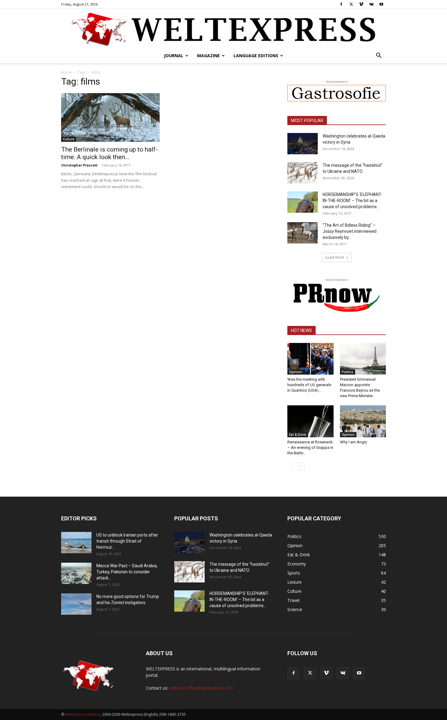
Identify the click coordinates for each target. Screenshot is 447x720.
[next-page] (301, 466)
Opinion (295, 372)
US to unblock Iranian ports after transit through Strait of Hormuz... (127, 541)
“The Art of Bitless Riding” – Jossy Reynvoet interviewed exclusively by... (349, 231)
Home (66, 72)
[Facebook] (341, 4)
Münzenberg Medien (82, 714)
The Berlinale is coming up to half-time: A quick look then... (109, 153)
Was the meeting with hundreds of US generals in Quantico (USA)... (309, 385)
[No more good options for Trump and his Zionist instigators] (76, 604)
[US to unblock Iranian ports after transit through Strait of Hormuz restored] (76, 542)
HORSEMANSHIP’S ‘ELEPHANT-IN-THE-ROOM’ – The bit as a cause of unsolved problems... (352, 200)
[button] (378, 56)
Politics (347, 372)
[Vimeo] (361, 4)
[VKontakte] (371, 4)
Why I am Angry (353, 442)
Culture (68, 139)
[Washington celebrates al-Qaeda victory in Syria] (302, 143)
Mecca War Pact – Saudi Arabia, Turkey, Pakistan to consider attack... (127, 571)
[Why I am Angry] (363, 421)
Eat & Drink (297, 434)
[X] (351, 4)
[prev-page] (291, 466)
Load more (334, 257)
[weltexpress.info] (223, 28)
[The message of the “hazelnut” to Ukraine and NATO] (302, 172)
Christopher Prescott (79, 165)
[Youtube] (381, 4)
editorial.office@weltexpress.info (201, 688)
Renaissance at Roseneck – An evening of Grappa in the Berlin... (310, 447)
